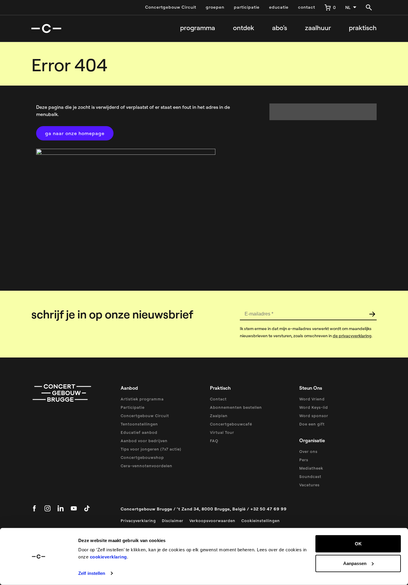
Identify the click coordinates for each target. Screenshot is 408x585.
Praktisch (363, 28)
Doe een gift (312, 424)
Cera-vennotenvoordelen (146, 465)
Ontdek (243, 28)
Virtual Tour (222, 432)
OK (358, 543)
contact (306, 7)
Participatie (133, 407)
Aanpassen (354, 563)
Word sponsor (313, 415)
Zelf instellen (91, 573)
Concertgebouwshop (142, 457)
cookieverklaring (108, 556)
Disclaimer (172, 520)
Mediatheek (311, 468)
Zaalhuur (318, 28)
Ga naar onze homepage (75, 133)
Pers (303, 459)
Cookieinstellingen (260, 520)
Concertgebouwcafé (231, 424)
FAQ (214, 440)
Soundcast (310, 476)
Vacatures (309, 484)
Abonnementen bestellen (236, 407)
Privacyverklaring (138, 520)
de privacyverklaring (352, 335)
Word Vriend (312, 399)
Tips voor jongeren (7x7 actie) (151, 449)
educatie (279, 7)
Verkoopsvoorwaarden (212, 520)
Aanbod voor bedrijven (144, 440)
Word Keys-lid (313, 407)
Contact (218, 399)
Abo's (279, 28)
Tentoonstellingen (139, 424)
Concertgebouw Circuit (170, 7)
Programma (197, 28)
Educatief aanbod (139, 432)
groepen (215, 7)
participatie (247, 7)
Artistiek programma (142, 399)
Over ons (308, 451)
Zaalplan (219, 415)
